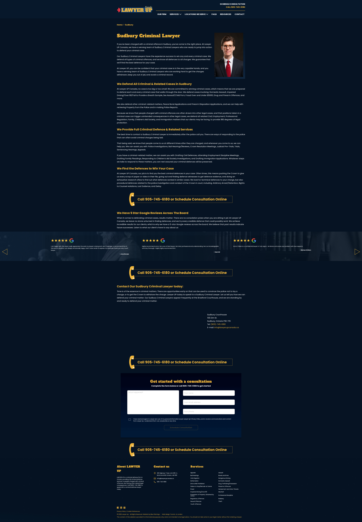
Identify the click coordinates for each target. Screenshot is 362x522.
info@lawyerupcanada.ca (226, 327)
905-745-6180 (238, 7)
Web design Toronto (169, 514)
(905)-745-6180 (218, 324)
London (180, 514)
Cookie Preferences (133, 511)
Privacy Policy (121, 511)
